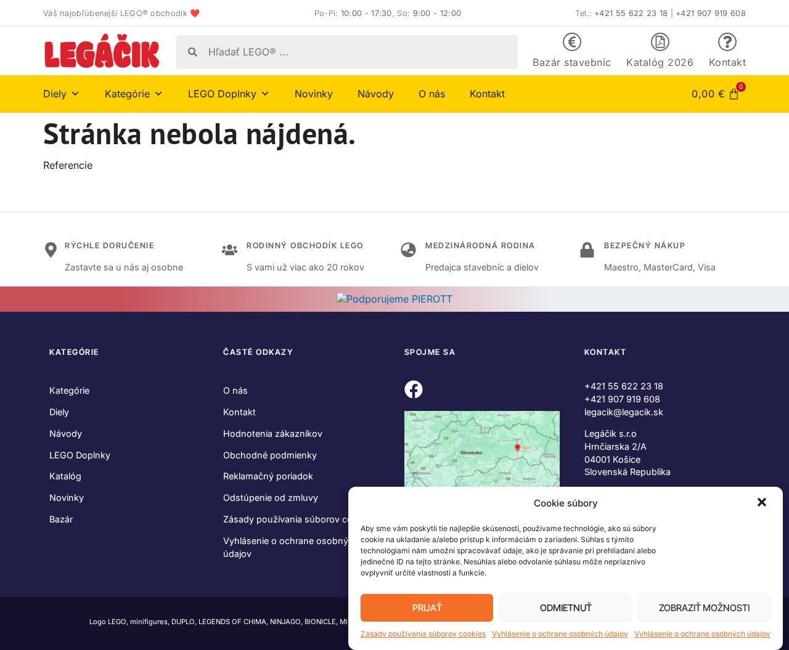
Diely (59, 412)
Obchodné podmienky (270, 455)
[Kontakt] (727, 42)
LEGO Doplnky (79, 455)
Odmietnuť (566, 608)
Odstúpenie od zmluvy (270, 497)
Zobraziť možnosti (704, 608)
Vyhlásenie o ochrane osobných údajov (560, 633)
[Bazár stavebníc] (572, 42)
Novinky (314, 93)
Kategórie (69, 390)
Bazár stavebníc (572, 62)
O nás (432, 93)
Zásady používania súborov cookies (423, 633)
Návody (376, 93)
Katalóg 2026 (659, 62)
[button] (763, 503)
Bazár (61, 519)
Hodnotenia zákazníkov (272, 433)
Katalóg (65, 476)
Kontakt (727, 62)
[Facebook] (413, 389)
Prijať (427, 608)
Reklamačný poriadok (268, 476)
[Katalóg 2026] (660, 42)
